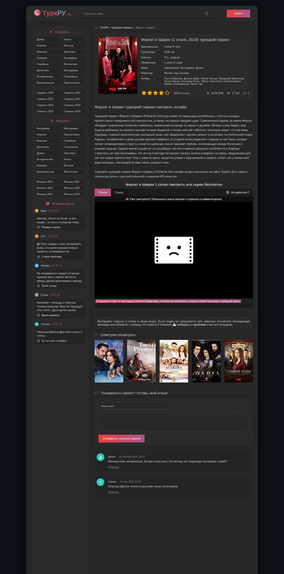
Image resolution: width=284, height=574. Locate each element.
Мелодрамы (71, 70)
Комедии (42, 57)
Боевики (41, 45)
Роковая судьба (51, 227)
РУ (57, 13)
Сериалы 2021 (72, 99)
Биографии (70, 57)
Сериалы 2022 (72, 92)
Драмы (41, 39)
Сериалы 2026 (45, 92)
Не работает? (240, 192)
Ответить (113, 467)
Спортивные (71, 76)
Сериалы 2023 (45, 111)
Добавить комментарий (121, 438)
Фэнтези (68, 45)
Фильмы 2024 (45, 181)
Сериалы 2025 (45, 99)
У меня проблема (52, 256)
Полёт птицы (49, 286)
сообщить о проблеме (191, 324)
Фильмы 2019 (72, 194)
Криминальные (45, 82)
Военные (42, 51)
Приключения (72, 82)
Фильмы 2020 (72, 187)
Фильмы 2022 (45, 194)
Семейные (43, 64)
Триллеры (69, 51)
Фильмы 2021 (72, 181)
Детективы (43, 70)
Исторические (45, 76)
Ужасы (67, 39)
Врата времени (50, 315)
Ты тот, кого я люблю (54, 341)
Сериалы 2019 (72, 111)
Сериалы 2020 (72, 105)
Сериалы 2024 (45, 105)
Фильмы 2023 (45, 187)
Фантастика (70, 64)
